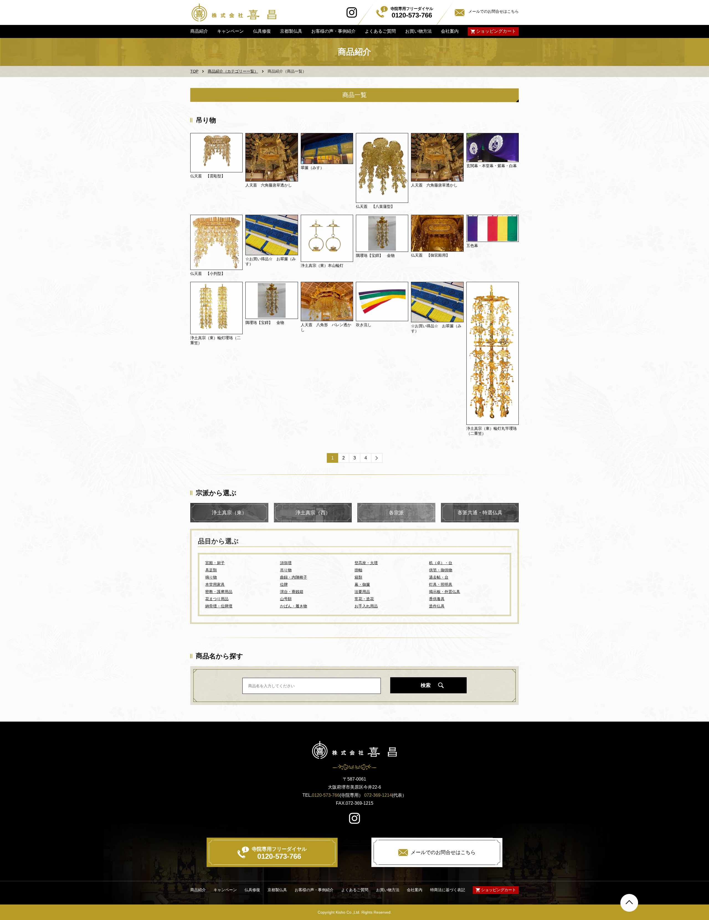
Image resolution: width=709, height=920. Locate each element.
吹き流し (363, 325)
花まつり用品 (216, 599)
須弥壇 (286, 563)
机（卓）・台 (440, 563)
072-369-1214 (378, 795)
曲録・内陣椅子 (293, 577)
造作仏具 (437, 606)
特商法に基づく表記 (447, 890)
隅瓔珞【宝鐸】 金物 (375, 255)
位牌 (284, 584)
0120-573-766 (326, 795)
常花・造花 (364, 599)
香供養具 (437, 599)
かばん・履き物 (293, 606)
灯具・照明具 (440, 584)
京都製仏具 (291, 31)
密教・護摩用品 (218, 591)
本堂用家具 (215, 584)
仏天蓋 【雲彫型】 (207, 176)
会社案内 (450, 31)
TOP (194, 71)
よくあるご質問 (380, 31)
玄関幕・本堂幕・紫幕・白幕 (491, 165)
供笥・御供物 (440, 570)
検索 (426, 685)
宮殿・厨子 (215, 563)
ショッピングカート (496, 31)
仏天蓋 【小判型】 (207, 273)
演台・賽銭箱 (291, 591)
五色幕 (472, 245)
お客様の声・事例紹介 (333, 31)
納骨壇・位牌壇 (218, 606)
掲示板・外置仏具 (444, 591)
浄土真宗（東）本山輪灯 (322, 265)
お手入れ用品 (366, 606)
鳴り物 (211, 577)
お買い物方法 (418, 31)
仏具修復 (262, 31)
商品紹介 (199, 31)
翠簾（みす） (312, 167)
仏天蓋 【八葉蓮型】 (375, 206)
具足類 (211, 570)
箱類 (358, 577)
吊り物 (286, 570)
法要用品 (362, 591)
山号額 (286, 599)
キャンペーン (230, 31)
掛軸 (358, 570)
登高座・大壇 (366, 563)
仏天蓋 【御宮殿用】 (430, 255)
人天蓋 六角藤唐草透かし (268, 185)
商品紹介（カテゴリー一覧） (233, 71)
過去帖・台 (438, 577)
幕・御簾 (362, 584)
